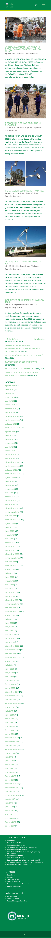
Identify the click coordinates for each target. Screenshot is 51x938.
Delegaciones (23, 304)
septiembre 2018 (12, 749)
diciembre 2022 (12, 554)
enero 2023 (10, 550)
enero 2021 (10, 642)
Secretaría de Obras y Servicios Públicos (22, 847)
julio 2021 (9, 619)
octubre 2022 (11, 562)
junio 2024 (9, 485)
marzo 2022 (10, 588)
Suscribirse (11, 875)
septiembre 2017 (12, 795)
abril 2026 (9, 401)
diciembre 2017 (12, 784)
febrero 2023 (10, 546)
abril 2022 (9, 585)
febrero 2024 (10, 500)
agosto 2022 (10, 569)
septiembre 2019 (12, 703)
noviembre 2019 (12, 696)
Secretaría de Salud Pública (17, 850)
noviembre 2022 (12, 558)
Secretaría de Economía (16, 845)
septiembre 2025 (12, 428)
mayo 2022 (10, 581)
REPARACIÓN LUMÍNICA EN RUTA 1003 (24, 191)
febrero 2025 (10, 454)
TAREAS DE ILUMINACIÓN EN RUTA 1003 (23, 263)
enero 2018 (10, 780)
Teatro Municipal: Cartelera (17, 901)
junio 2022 (9, 577)
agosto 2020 (10, 661)
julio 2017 (9, 803)
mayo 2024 (10, 489)
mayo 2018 (9, 764)
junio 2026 (9, 393)
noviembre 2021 (12, 604)
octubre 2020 (11, 654)
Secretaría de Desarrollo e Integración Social (23, 860)
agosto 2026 (10, 386)
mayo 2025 (10, 443)
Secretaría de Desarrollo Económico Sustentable (25, 862)
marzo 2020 (10, 680)
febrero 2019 (10, 730)
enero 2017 (10, 826)
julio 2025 (9, 435)
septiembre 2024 (12, 474)
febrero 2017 (10, 822)
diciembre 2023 (12, 508)
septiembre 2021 (12, 611)
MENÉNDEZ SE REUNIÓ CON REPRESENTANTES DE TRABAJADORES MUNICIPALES (22, 348)
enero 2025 (10, 458)
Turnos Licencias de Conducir (18, 884)
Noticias (20, 53)
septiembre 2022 (12, 566)
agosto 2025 (10, 432)
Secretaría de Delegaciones (17, 858)
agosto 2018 (10, 753)
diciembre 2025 (12, 416)
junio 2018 (9, 761)
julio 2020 (9, 665)
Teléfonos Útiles (13, 899)
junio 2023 (9, 531)
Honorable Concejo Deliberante (18, 864)
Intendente (11, 841)
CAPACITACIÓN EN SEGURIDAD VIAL (21, 362)
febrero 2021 (10, 638)
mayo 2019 (9, 719)
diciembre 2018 (12, 738)
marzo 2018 (10, 772)
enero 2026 (10, 412)
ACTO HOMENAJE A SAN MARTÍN (19, 369)
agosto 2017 (10, 799)
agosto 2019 (10, 707)
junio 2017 (9, 807)
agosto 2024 (10, 477)
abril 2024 (9, 493)
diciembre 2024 (12, 462)
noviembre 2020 (12, 650)
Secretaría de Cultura (15, 855)
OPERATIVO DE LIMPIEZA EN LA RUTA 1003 (24, 301)
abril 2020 (9, 677)
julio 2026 (9, 389)
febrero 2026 (10, 409)
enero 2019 (10, 734)
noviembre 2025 (12, 420)
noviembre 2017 (12, 787)
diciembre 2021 (12, 600)
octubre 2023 (11, 516)
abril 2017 (9, 814)
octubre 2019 (10, 699)
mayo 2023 (10, 535)
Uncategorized (11, 130)
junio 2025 (9, 439)
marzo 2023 (10, 543)
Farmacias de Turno (14, 896)
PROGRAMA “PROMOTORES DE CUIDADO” (24, 355)
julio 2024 (9, 481)
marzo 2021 (10, 634)
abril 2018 (9, 768)
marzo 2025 (10, 451)
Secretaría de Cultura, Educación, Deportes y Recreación (23, 852)
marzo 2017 (10, 818)
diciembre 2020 (12, 646)
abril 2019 (9, 722)
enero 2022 (10, 596)
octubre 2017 (10, 791)
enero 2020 (10, 688)
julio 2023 (9, 527)
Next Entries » (40, 339)
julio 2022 (9, 573)
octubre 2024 (11, 470)
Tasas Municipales (13, 882)
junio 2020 (9, 669)
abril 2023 (9, 539)
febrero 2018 (10, 776)
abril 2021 (9, 631)
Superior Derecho (13, 196)
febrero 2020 (10, 684)
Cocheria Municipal (14, 886)
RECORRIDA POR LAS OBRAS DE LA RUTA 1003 (23, 124)
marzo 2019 (10, 726)
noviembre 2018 (12, 742)
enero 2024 (10, 504)
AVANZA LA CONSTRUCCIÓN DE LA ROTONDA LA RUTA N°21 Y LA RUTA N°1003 (23, 49)
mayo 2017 (9, 810)
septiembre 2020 (12, 657)
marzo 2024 (10, 497)
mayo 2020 (10, 673)
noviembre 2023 (12, 512)
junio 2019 (9, 715)
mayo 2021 (9, 627)
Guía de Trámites (13, 879)
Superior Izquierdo (33, 127)
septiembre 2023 (12, 520)
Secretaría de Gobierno (15, 843)
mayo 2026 (10, 397)
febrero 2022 (10, 592)
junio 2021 (9, 623)
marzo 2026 (10, 405)
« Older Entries (11, 339)
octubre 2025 (11, 424)
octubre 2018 (10, 745)
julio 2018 (9, 757)
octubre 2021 (10, 608)
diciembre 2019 (12, 692)
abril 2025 (9, 447)
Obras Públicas (31, 53)
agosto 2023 (10, 523)
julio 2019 (9, 711)
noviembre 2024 (12, 466)
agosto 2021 (10, 615)
